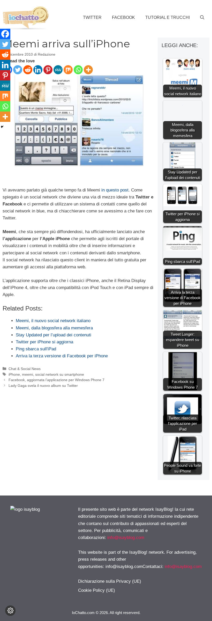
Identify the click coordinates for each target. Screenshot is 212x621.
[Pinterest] (47, 69)
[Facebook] (5, 34)
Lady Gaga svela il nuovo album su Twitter (43, 385)
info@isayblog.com (125, 537)
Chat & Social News (25, 369)
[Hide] (2, 127)
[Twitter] (17, 69)
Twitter (92, 17)
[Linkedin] (37, 69)
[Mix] (68, 69)
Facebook (123, 17)
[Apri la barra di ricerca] (202, 17)
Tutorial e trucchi (167, 17)
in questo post (114, 190)
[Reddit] (27, 69)
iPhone (14, 374)
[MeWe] (58, 69)
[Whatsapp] (78, 69)
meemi (27, 374)
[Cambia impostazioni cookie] (10, 610)
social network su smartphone (59, 374)
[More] (88, 69)
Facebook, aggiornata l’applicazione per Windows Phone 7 (56, 380)
